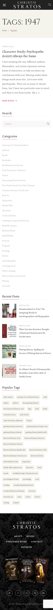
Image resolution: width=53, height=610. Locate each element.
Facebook (18, 593)
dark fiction (24, 414)
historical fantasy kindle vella (14, 450)
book (37, 409)
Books (5, 155)
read (37, 479)
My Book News (8, 230)
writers (37, 497)
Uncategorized (8, 265)
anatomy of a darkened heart (28, 397)
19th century (8, 397)
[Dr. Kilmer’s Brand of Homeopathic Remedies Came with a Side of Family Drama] (9, 371)
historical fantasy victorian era (15, 455)
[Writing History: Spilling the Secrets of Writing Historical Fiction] (9, 351)
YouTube (6, 286)
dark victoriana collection (13, 420)
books (45, 409)
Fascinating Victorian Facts (14, 180)
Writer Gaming (8, 271)
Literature (6, 210)
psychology (27, 479)
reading (6, 485)
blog (29, 409)
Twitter (9, 593)
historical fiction (37, 455)
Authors (5, 150)
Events (5, 175)
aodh (45, 397)
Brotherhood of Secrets (12, 165)
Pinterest (35, 593)
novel (39, 467)
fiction (29, 420)
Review (5, 255)
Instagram (26, 593)
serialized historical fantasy (14, 491)
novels (6, 473)
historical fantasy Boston (13, 444)
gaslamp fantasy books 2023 (37, 426)
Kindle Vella (7, 205)
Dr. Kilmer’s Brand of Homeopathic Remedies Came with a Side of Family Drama (34, 373)
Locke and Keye (9, 215)
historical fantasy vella (38, 450)
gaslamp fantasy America (13, 426)
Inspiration (7, 200)
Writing (5, 281)
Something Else (9, 260)
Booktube (6, 160)
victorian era (8, 497)
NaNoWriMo (7, 235)
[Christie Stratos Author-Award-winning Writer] (27, 5)
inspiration (26, 461)
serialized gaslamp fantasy (23, 485)
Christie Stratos (10, 414)
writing (6, 502)
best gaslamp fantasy (30, 403)
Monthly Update (9, 225)
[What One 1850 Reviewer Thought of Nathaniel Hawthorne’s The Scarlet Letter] (9, 331)
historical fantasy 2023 (12, 438)
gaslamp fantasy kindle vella (36, 432)
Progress (6, 245)
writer (28, 497)
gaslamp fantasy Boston (12, 432)
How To (5, 195)
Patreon (5, 240)
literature (29, 467)
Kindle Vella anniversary (13, 467)
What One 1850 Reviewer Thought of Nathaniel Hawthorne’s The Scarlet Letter (34, 333)
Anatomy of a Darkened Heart (15, 145)
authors (16, 403)
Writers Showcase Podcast (14, 276)
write (19, 497)
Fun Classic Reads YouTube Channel (18, 185)
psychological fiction (11, 479)
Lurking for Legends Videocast (15, 220)
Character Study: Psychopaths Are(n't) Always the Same (23, 53)
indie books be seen (11, 461)
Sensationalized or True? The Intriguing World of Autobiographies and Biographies (34, 313)
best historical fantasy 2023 (14, 409)
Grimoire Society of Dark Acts (15, 190)
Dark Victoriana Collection (14, 170)
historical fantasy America (35, 438)
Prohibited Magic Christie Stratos (25, 473)
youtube (16, 502)
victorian (32, 491)
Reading (5, 250)
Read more (8, 100)
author (6, 403)
